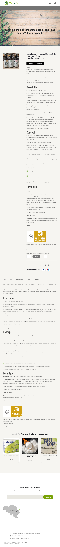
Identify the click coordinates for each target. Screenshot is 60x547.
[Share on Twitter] (40, 265)
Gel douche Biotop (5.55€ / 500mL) (49, 455)
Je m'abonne (48, 497)
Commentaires (33, 279)
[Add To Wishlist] (45, 256)
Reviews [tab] (19, 279)
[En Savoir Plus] (11, 447)
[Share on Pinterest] (48, 265)
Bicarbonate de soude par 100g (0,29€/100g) (30, 455)
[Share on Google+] (45, 265)
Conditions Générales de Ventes (11, 543)
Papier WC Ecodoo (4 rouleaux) (11, 455)
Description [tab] (7, 279)
